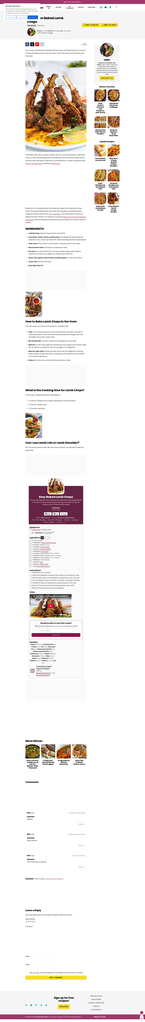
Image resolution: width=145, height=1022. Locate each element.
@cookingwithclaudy (43, 673)
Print (49, 514)
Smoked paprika (45, 549)
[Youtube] (106, 7)
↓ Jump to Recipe (91, 25)
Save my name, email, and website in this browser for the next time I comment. (56, 973)
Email (27, 964)
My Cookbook (70, 7)
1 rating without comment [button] (54, 879)
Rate (64, 514)
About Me (48, 7)
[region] (21, 12)
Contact (81, 7)
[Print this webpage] (42, 44)
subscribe (63, 1007)
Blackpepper (44, 564)
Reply (81, 824)
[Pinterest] (110, 7)
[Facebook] (101, 7)
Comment (29, 926)
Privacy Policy (96, 996)
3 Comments (50, 33)
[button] (28, 25)
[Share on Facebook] (27, 44)
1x (42, 537)
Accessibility (96, 1009)
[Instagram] (41, 1005)
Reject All (22, 17)
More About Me (107, 78)
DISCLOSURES (96, 999)
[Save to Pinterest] (37, 44)
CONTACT (96, 1006)
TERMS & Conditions (96, 1003)
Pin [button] (56, 514)
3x (48, 537)
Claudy (64, 522)
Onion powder (45, 547)
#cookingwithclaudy (43, 675)
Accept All (32, 17)
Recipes (59, 7)
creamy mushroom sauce (33, 163)
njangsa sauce (55, 163)
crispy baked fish (55, 214)
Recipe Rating (30, 919)
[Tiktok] (46, 1005)
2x (45, 537)
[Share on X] (32, 44)
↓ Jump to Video (109, 25)
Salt (41, 562)
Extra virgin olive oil (43, 566)
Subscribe (91, 7)
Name (27, 956)
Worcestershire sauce (48, 542)
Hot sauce (45, 551)
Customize (10, 17)
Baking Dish (36, 529)
